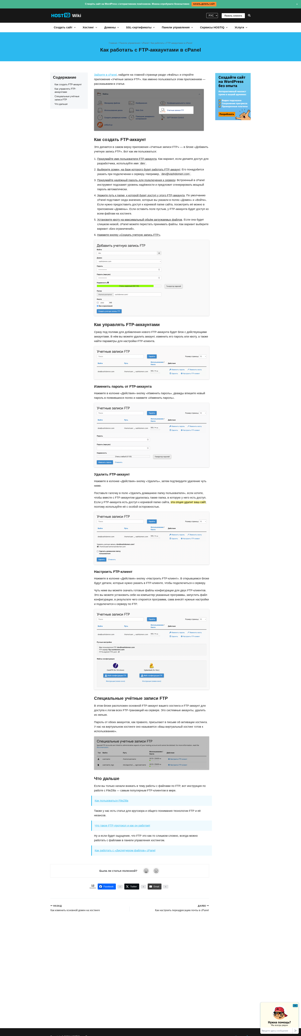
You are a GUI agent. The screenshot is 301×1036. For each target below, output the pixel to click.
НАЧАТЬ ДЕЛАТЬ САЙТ (204, 4)
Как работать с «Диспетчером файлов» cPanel (125, 850)
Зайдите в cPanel (105, 74)
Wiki (76, 15)
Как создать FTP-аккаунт (68, 84)
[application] (74, 27)
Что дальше (61, 104)
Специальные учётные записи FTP (67, 98)
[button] (249, 15)
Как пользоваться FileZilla (111, 800)
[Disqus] (129, 953)
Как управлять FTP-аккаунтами (65, 90)
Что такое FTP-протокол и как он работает (122, 825)
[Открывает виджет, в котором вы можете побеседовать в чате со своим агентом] (279, 1018)
